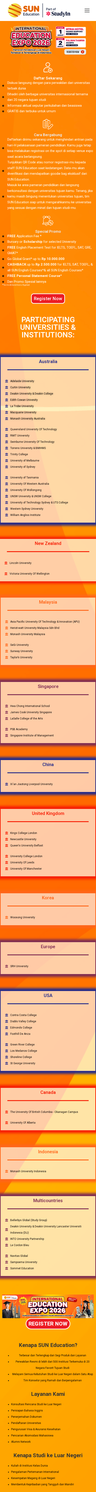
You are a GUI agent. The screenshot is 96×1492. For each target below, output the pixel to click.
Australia (48, 361)
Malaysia (48, 602)
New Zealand (48, 543)
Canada (48, 1092)
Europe (48, 946)
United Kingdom (48, 813)
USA (48, 995)
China (48, 764)
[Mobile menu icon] (87, 10)
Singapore (48, 686)
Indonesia (48, 1151)
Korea (48, 897)
